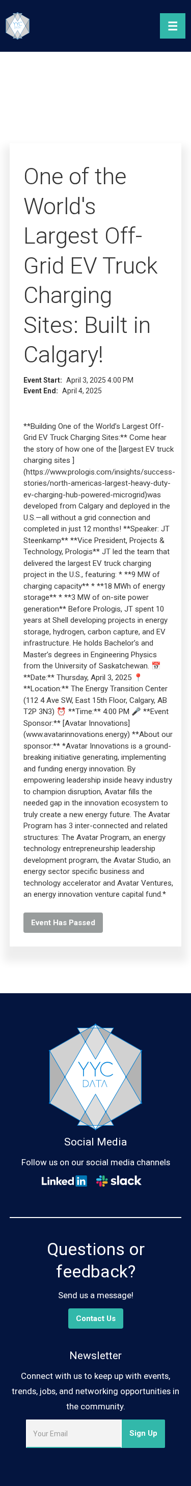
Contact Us (96, 1318)
